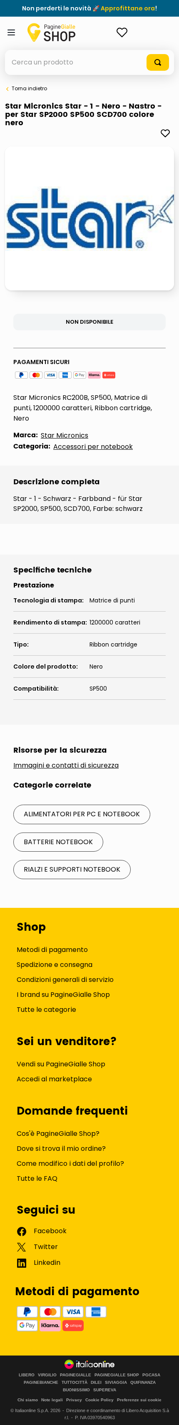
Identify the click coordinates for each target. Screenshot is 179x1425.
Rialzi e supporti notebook (72, 869)
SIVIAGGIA (116, 1382)
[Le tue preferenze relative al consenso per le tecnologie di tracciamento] (164, 1410)
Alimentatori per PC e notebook (82, 814)
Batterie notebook (58, 842)
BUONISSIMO (76, 1390)
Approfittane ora (128, 8)
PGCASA (151, 1375)
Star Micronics (64, 435)
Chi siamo (27, 1400)
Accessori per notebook (93, 446)
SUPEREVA (104, 1390)
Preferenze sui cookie (139, 1400)
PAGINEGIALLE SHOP (116, 1375)
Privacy (74, 1400)
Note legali (52, 1400)
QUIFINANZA (143, 1382)
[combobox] (89, 62)
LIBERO (27, 1375)
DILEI (96, 1382)
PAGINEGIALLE (75, 1375)
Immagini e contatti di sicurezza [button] (66, 765)
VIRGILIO (47, 1375)
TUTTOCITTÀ (74, 1382)
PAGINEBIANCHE (41, 1382)
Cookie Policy (99, 1400)
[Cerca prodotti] (158, 62)
